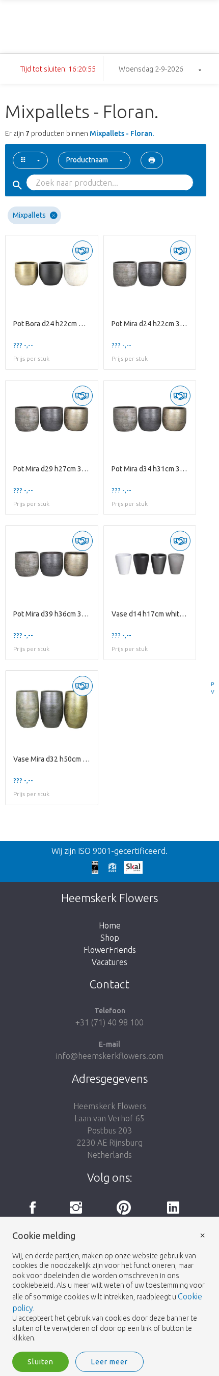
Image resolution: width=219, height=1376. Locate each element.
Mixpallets (29, 215)
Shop (109, 937)
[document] (109, 1287)
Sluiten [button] (40, 1362)
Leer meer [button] (109, 1362)
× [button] (203, 1235)
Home (110, 925)
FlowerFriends (110, 949)
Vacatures (109, 962)
